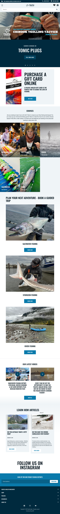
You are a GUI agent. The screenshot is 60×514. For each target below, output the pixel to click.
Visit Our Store (56, 1)
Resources (4, 499)
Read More (11, 449)
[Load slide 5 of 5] (35, 65)
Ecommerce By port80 (30, 511)
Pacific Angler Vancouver (8, 489)
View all (30, 398)
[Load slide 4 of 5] (32, 65)
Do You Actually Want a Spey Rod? (17, 433)
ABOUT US (3, 502)
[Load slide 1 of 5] (25, 65)
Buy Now (30, 99)
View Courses (4, 155)
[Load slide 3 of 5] (30, 65)
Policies (3, 496)
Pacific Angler (30, 509)
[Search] (56, 9)
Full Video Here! (30, 57)
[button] (2, 5)
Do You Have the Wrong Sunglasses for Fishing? (40, 433)
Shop (2, 492)
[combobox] (30, 9)
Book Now (30, 250)
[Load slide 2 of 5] (27, 65)
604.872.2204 (46, 1)
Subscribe (54, 481)
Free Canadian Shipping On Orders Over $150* (12, 1)
